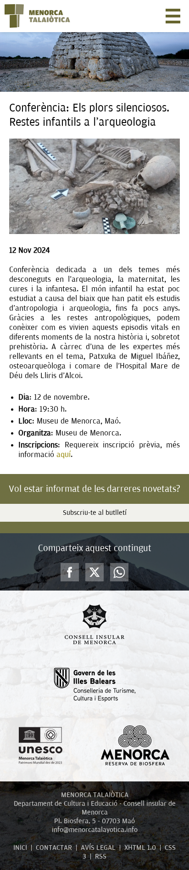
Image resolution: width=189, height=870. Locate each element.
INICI (20, 847)
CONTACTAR (54, 847)
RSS (100, 856)
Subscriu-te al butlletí (95, 512)
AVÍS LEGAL (98, 847)
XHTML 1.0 (140, 847)
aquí (63, 454)
